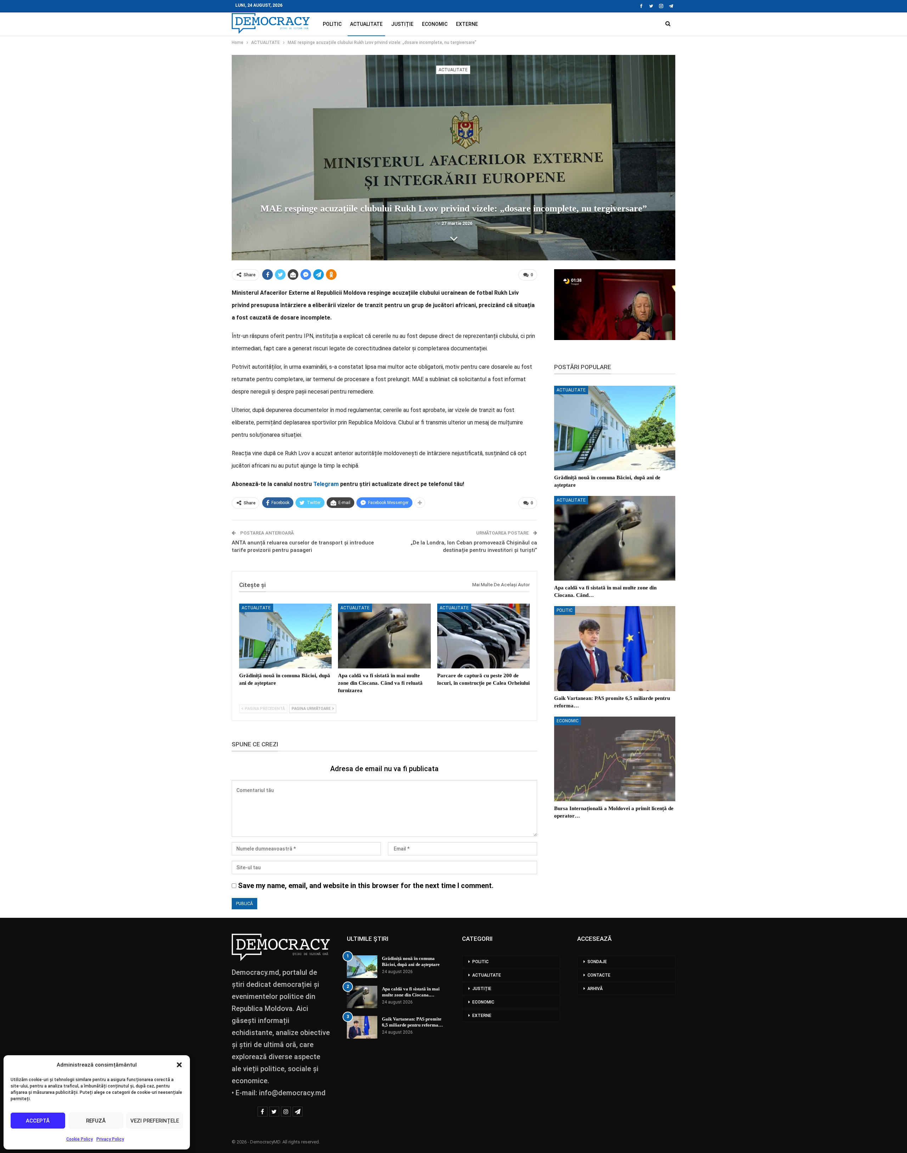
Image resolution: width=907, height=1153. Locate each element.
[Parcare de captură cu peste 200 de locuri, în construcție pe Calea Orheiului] (483, 636)
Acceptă (38, 1121)
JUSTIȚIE (402, 24)
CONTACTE (598, 975)
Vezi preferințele (154, 1121)
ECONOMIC (434, 24)
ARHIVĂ (595, 988)
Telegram (326, 484)
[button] (179, 1064)
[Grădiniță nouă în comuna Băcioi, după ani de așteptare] (285, 636)
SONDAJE (597, 961)
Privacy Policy (110, 1139)
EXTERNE (467, 24)
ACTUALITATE (366, 24)
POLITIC (332, 24)
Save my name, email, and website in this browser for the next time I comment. (366, 885)
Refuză (96, 1121)
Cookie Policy (79, 1139)
